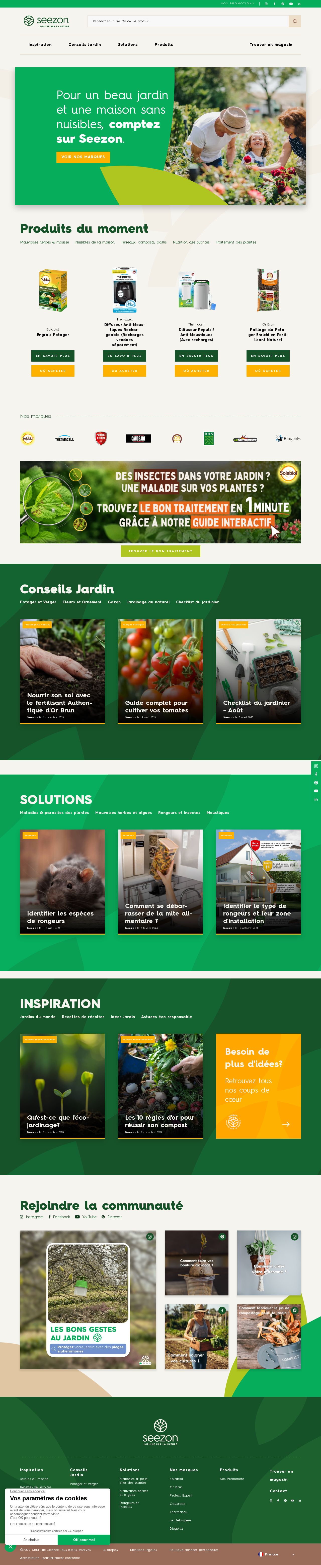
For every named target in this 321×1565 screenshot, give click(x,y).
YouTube (89, 1217)
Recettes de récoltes (83, 1017)
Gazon (114, 602)
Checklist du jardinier (197, 602)
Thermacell (179, 1512)
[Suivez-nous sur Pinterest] (282, 4)
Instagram (35, 1217)
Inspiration (40, 45)
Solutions (128, 45)
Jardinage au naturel (148, 602)
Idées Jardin (123, 1017)
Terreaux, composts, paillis (144, 242)
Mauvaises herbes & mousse (44, 242)
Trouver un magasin (271, 45)
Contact (278, 1491)
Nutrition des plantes (191, 242)
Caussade (177, 1504)
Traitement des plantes (236, 242)
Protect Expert (181, 1495)
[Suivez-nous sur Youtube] (291, 4)
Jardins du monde (38, 1017)
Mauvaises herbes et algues (123, 813)
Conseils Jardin (84, 45)
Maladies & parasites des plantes (54, 813)
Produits (164, 45)
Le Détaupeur (180, 1520)
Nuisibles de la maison (95, 242)
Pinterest (114, 1217)
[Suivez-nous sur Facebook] (274, 4)
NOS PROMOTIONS (237, 3)
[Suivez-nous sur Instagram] (266, 4)
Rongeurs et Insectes (179, 813)
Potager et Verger (38, 602)
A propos (110, 1550)
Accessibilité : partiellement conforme (50, 1558)
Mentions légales (143, 1550)
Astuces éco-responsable (166, 1017)
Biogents (176, 1528)
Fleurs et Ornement (82, 602)
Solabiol (176, 1479)
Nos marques (184, 1470)
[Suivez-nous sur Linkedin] (299, 4)
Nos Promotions (232, 1479)
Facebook (61, 1217)
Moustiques (218, 813)
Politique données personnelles (194, 1550)
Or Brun (176, 1487)
